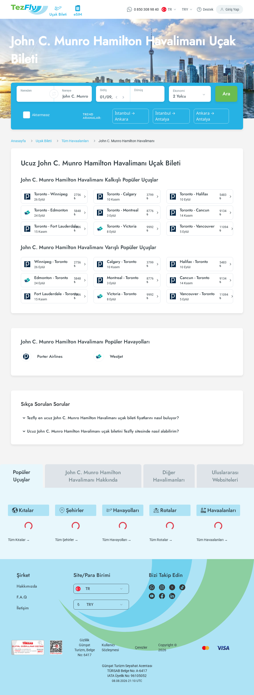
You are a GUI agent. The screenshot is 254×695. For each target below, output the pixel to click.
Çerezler (141, 647)
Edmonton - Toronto (51, 277)
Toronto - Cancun (194, 210)
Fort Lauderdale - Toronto (56, 293)
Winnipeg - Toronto (50, 261)
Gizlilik (84, 640)
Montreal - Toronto (122, 277)
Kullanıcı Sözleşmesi (110, 647)
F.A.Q (22, 597)
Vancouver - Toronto (197, 293)
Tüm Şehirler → (66, 540)
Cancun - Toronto (194, 277)
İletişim (23, 608)
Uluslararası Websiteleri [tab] (225, 476)
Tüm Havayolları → (116, 540)
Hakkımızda (27, 586)
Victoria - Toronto (121, 293)
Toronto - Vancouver (197, 226)
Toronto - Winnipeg (50, 194)
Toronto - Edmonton (51, 210)
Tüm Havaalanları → (212, 540)
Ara (226, 93)
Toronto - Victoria (121, 226)
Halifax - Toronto (194, 261)
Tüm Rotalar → (160, 540)
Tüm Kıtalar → (19, 540)
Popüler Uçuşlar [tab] (21, 475)
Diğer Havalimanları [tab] (169, 476)
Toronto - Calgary (121, 194)
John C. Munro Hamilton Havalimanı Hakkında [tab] (93, 476)
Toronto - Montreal (122, 210)
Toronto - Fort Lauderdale (56, 226)
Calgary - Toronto (121, 261)
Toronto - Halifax (194, 194)
